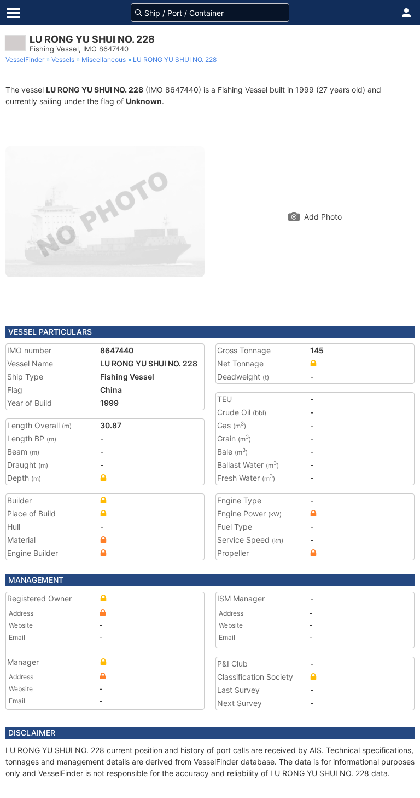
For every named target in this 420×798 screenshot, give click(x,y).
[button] (406, 12)
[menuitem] (25, 60)
